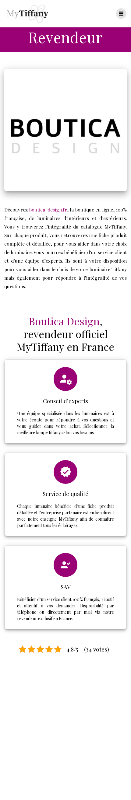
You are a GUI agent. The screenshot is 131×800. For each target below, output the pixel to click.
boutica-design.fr (48, 209)
